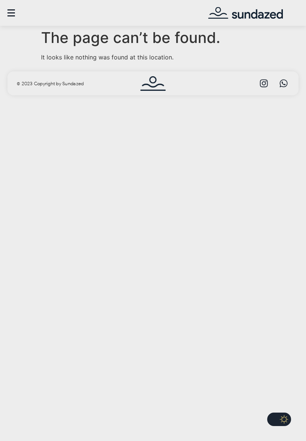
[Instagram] (264, 83)
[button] (279, 419)
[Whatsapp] (284, 83)
